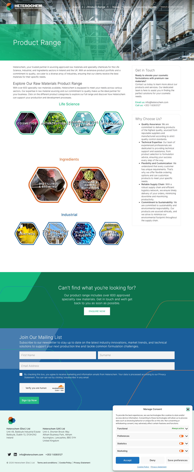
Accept (128, 460)
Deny (153, 460)
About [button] (76, 6)
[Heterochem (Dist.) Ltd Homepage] (24, 7)
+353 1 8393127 (152, 105)
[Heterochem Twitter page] (9, 454)
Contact (128, 6)
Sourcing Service (146, 6)
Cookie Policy (143, 467)
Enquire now (97, 311)
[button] (187, 409)
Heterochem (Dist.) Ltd (24, 463)
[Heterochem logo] (12, 421)
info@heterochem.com (157, 102)
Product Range (96, 6)
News (115, 6)
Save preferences (177, 460)
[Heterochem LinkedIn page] (15, 454)
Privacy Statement (158, 467)
